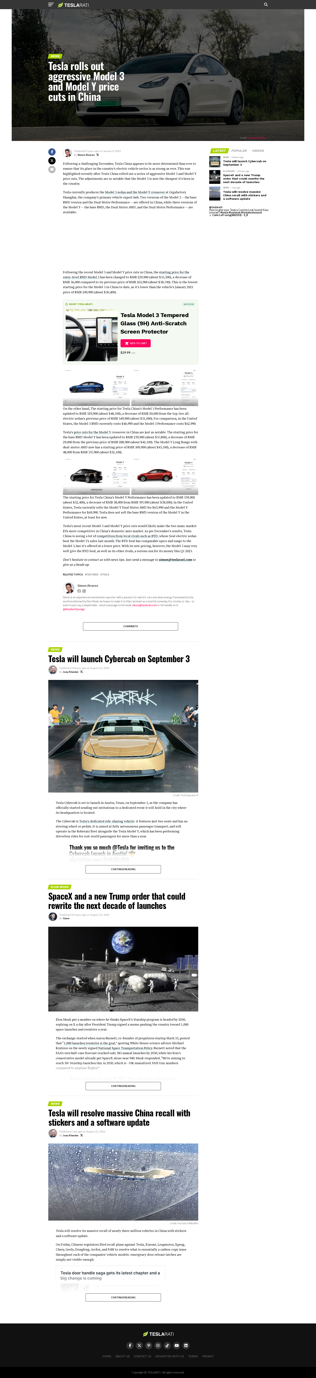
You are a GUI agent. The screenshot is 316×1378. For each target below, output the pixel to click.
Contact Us (142, 1356)
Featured (92, 574)
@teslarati (215, 207)
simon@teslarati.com (144, 605)
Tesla (105, 574)
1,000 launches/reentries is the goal (89, 1043)
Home (106, 1356)
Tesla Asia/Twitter (256, 137)
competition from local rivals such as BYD (127, 536)
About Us (122, 1356)
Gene (66, 918)
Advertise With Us (169, 1356)
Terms (193, 1356)
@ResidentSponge (74, 609)
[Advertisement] (130, 244)
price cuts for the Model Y (92, 432)
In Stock (189, 304)
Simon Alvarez (86, 154)
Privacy (208, 1356)
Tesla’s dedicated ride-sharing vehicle (106, 821)
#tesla (224, 212)
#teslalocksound (251, 212)
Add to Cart (138, 343)
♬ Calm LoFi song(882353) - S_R (228, 215)
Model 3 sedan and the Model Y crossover (135, 192)
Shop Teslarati (81, 304)
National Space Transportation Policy (125, 1048)
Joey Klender (71, 671)
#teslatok (235, 212)
